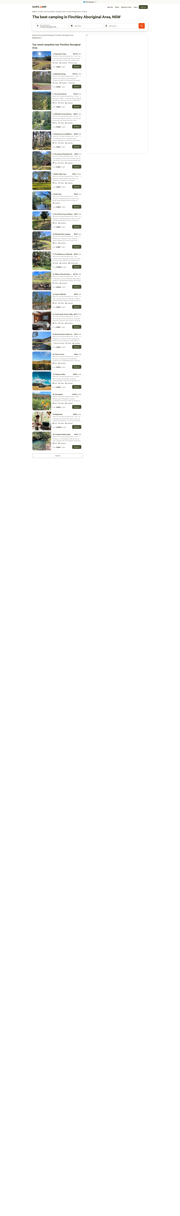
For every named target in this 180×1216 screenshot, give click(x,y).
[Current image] (39, 68)
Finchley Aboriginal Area (73, 11)
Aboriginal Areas (60, 11)
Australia (40, 11)
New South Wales (49, 11)
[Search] (142, 26)
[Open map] (117, 94)
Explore (34, 11)
